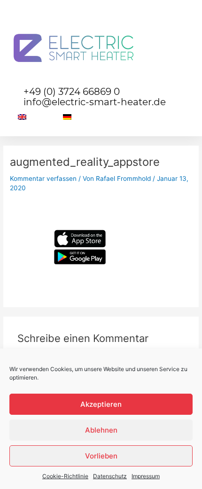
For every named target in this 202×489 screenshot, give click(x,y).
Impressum (146, 476)
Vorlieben (101, 455)
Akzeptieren (101, 404)
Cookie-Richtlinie (65, 476)
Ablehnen (101, 430)
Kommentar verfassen (43, 178)
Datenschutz (110, 476)
